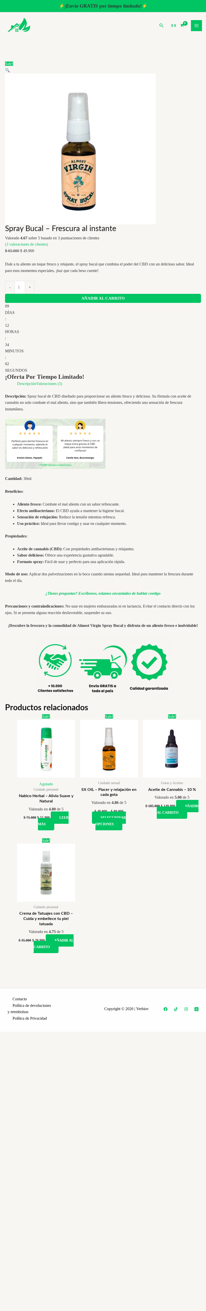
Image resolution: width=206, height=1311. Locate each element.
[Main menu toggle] (196, 25)
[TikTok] (176, 1009)
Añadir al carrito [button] (177, 809)
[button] (161, 25)
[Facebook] (166, 1009)
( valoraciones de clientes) (26, 244)
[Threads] (196, 1009)
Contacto (20, 999)
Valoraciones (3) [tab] (49, 383)
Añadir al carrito (103, 298)
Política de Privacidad (30, 1018)
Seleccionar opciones (110, 821)
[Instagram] (186, 1009)
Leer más (53, 821)
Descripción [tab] (26, 383)
